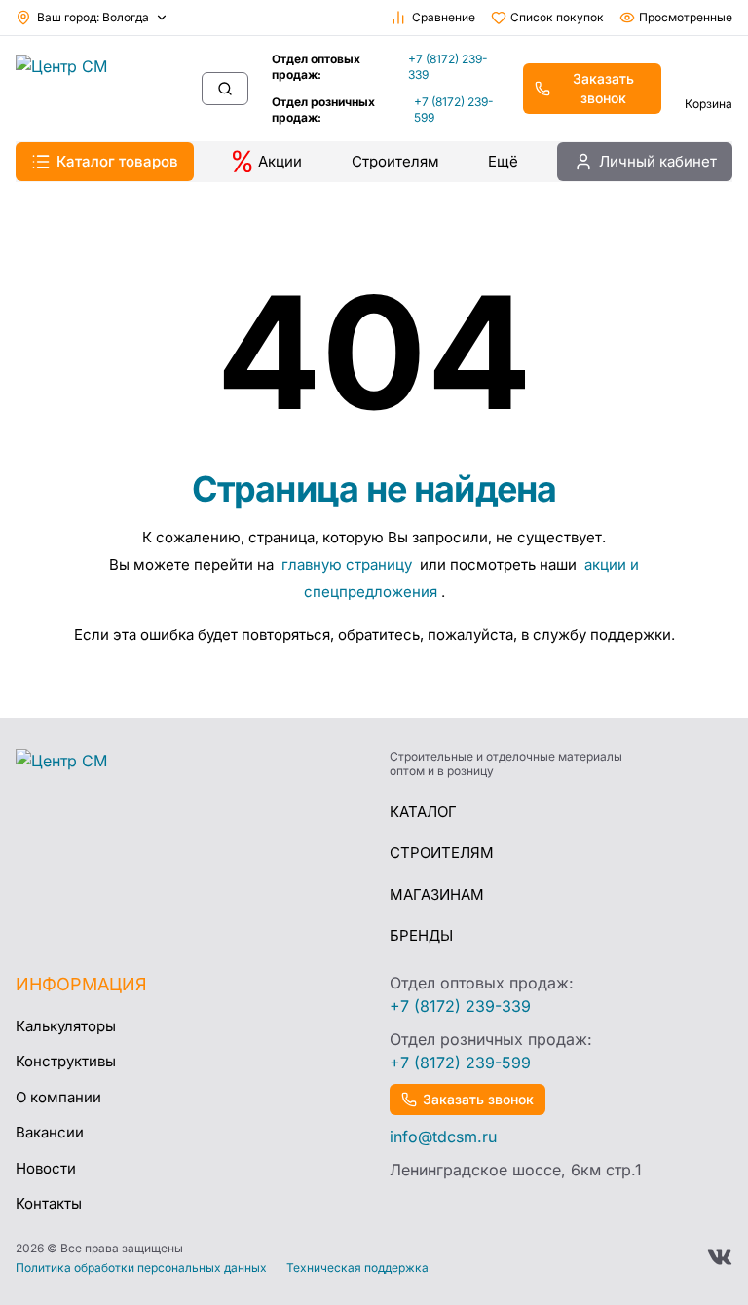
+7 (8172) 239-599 (454, 109)
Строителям (395, 161)
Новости (46, 1168)
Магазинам (437, 894)
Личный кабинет (658, 161)
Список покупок (557, 17)
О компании (58, 1097)
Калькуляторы (66, 1026)
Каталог (423, 811)
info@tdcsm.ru (443, 1136)
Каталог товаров (117, 161)
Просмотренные (685, 17)
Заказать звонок (603, 88)
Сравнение (443, 17)
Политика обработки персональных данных (141, 1268)
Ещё (503, 161)
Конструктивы (66, 1061)
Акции (280, 161)
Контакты (49, 1203)
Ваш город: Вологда (93, 17)
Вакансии (50, 1132)
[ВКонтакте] (719, 1257)
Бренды (421, 935)
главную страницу (348, 564)
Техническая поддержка (357, 1268)
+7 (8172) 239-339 (448, 67)
